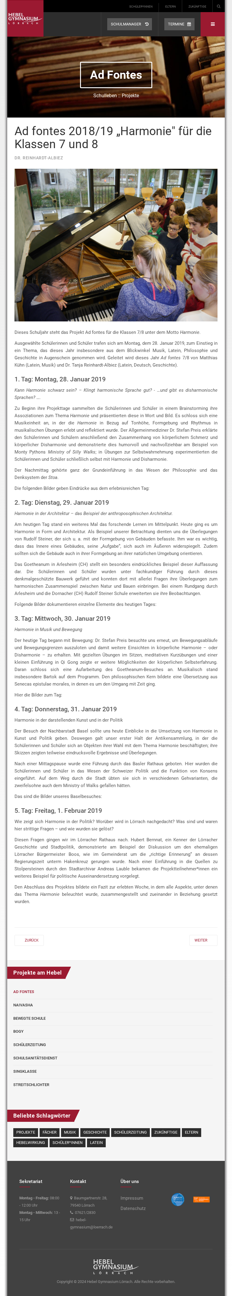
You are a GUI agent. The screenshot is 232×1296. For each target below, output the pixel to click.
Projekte (25, 1132)
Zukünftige (197, 6)
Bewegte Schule (29, 1018)
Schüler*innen (141, 6)
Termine (176, 24)
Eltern (170, 6)
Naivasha (23, 1005)
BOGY (18, 1031)
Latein (96, 1142)
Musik (70, 1132)
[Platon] (25, 18)
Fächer (49, 1132)
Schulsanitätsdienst (35, 1058)
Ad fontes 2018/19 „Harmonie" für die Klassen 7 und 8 (113, 137)
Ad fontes (23, 991)
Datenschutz (133, 1208)
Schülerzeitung (29, 1044)
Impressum (132, 1198)
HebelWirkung (30, 1142)
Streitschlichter (31, 1084)
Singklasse (25, 1071)
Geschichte (95, 1132)
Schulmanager (126, 24)
